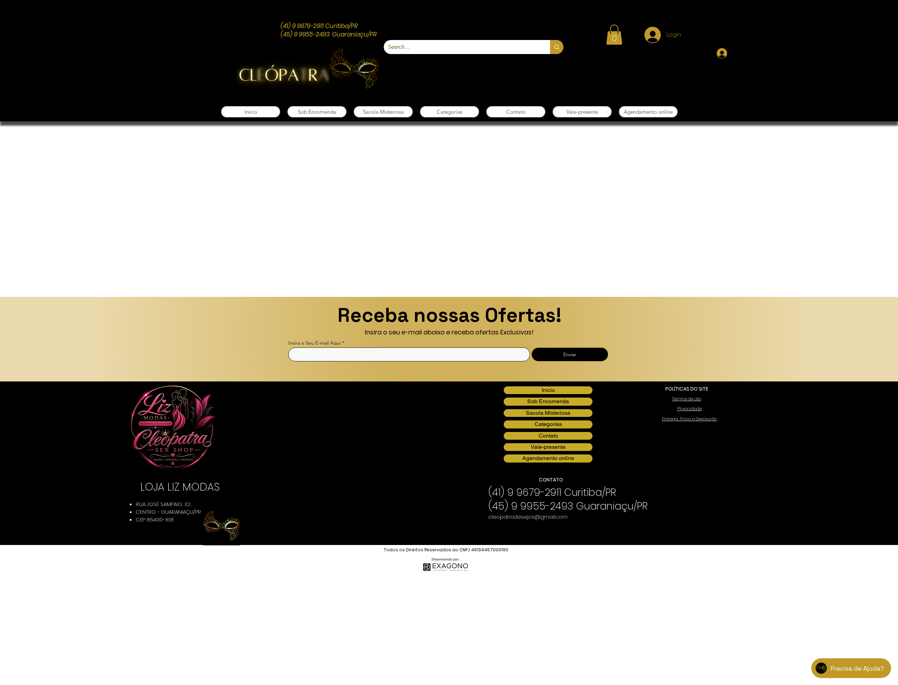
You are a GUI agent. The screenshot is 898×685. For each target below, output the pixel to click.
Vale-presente (548, 447)
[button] (614, 35)
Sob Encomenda (548, 401)
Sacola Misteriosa (548, 413)
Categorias (548, 424)
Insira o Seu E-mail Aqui (314, 342)
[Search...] (556, 47)
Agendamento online (548, 458)
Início (548, 390)
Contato (548, 435)
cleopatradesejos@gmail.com (528, 516)
